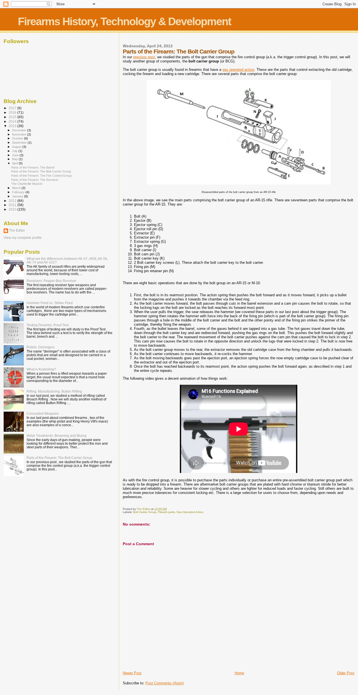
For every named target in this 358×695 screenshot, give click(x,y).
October (18, 138)
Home (239, 673)
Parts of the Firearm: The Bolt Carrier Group (41, 171)
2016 (13, 112)
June (16, 155)
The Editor (17, 230)
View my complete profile (23, 238)
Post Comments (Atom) (164, 683)
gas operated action (238, 69)
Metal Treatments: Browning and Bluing (56, 435)
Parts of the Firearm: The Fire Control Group (41, 175)
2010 (13, 209)
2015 (13, 117)
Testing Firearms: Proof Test (48, 325)
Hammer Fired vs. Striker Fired (50, 303)
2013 (13, 126)
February (18, 192)
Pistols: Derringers (41, 347)
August (17, 146)
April (15, 163)
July (15, 151)
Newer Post (132, 673)
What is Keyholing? (41, 369)
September (20, 142)
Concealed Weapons (43, 413)
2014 (13, 121)
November (19, 134)
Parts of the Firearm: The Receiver (34, 179)
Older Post (345, 673)
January (18, 196)
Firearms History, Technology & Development (124, 21)
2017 (13, 108)
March (17, 188)
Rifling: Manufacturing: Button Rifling (54, 391)
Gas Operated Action (190, 512)
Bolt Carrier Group (144, 512)
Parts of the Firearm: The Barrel (32, 167)
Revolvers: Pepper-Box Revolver (51, 281)
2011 (13, 205)
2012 (13, 200)
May (15, 159)
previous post (144, 57)
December (19, 130)
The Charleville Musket (26, 183)
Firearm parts (166, 512)
